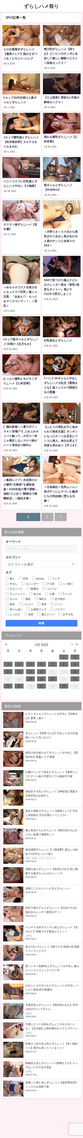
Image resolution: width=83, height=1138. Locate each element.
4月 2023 (41, 644)
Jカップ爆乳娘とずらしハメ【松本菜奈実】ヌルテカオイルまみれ (21, 142)
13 (41, 671)
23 (75, 679)
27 (41, 686)
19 (30, 679)
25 (19, 686)
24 (8, 686)
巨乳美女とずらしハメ (58, 340)
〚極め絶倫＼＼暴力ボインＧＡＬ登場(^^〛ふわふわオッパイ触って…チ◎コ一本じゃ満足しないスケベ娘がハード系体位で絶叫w (21, 435)
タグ (9, 572)
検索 (41, 623)
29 (64, 686)
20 (41, 679)
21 (52, 679)
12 (30, 671)
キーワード (13, 541)
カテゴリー (13, 557)
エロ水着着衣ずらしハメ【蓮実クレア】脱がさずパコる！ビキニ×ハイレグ (20, 54)
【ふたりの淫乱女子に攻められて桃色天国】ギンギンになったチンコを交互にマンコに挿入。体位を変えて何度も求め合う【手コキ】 (61, 436)
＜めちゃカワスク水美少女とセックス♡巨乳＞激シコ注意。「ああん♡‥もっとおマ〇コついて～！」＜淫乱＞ (20, 296)
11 (19, 671)
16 (75, 671)
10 (8, 671)
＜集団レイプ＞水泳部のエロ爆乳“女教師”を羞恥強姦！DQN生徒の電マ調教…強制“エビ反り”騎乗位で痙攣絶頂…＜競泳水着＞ (20, 489)
